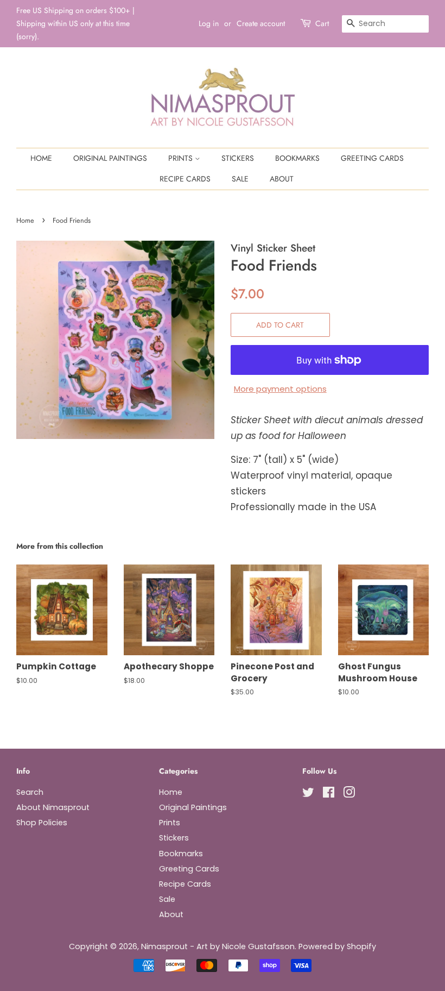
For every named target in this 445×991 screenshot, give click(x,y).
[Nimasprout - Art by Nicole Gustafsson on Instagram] (349, 794)
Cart (322, 23)
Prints (181, 158)
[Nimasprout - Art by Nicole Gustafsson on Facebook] (328, 794)
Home (41, 158)
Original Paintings (110, 158)
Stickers (237, 158)
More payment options (280, 388)
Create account (261, 23)
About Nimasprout (53, 807)
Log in (209, 23)
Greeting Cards (372, 158)
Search (29, 792)
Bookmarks (297, 158)
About (282, 178)
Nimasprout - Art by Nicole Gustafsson (218, 946)
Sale (240, 178)
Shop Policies (41, 822)
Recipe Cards (185, 178)
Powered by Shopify (337, 946)
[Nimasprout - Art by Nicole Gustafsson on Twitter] (308, 794)
